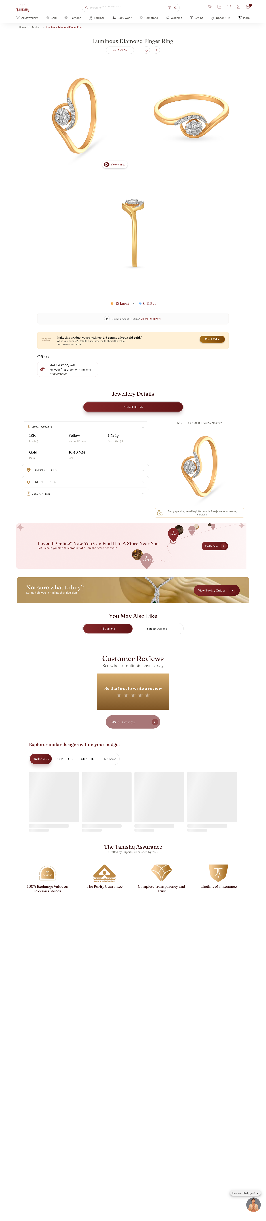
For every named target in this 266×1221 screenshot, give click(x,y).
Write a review (123, 722)
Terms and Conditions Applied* (70, 344)
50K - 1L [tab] (87, 759)
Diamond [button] (75, 18)
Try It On (122, 50)
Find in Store (211, 546)
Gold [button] (54, 18)
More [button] (246, 18)
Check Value (212, 339)
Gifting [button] (199, 18)
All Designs (108, 628)
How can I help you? (244, 1193)
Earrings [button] (99, 18)
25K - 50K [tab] (65, 759)
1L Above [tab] (109, 759)
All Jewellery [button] (29, 18)
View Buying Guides (211, 590)
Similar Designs (157, 628)
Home (22, 27)
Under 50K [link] (223, 18)
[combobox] (128, 8)
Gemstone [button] (151, 18)
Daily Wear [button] (124, 18)
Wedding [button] (176, 18)
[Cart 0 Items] (248, 7)
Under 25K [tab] (41, 759)
